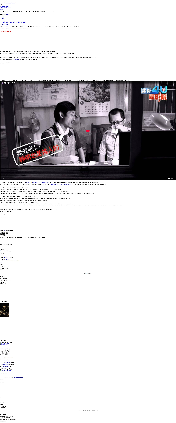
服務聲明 (97, 410)
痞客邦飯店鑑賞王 (6, 366)
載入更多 (2, 264)
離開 (5, 421)
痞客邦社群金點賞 (8, 362)
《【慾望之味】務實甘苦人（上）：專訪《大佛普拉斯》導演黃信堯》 (61, 184)
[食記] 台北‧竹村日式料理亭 (18, 377)
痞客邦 (5, 257)
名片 (3, 18)
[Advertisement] (87, 40)
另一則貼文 (4, 230)
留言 (7, 257)
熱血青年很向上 (5, 7)
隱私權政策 (93, 410)
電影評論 (7, 259)
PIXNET (81, 410)
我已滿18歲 (2, 421)
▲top (1, 262)
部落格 (3, 17)
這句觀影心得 (17, 59)
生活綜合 (7, 14)
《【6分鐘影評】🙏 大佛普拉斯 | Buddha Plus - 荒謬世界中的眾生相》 (37, 182)
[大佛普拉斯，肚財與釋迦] (4, 24)
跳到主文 (1, 9)
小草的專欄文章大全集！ (5, 344)
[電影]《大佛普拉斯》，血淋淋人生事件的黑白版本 (14, 22)
